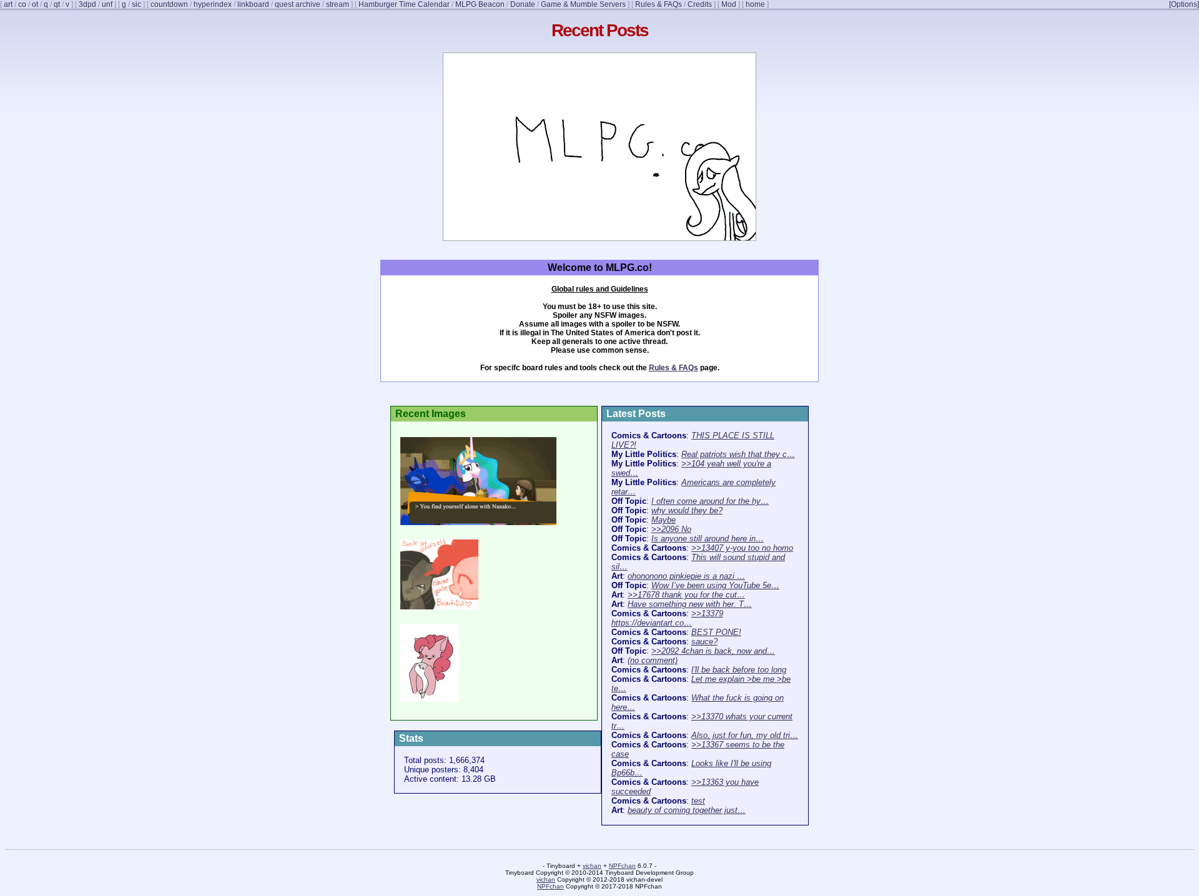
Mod (728, 4)
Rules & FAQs (658, 4)
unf (107, 4)
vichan (592, 865)
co (22, 4)
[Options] (1184, 4)
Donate (522, 4)
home (755, 4)
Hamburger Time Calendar (404, 4)
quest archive (297, 4)
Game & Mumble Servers (583, 4)
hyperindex (213, 4)
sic (136, 4)
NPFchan (622, 865)
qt (57, 4)
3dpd (87, 4)
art (8, 4)
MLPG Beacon (480, 4)
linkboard (253, 4)
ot (35, 4)
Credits (700, 4)
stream (337, 4)
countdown (169, 4)
